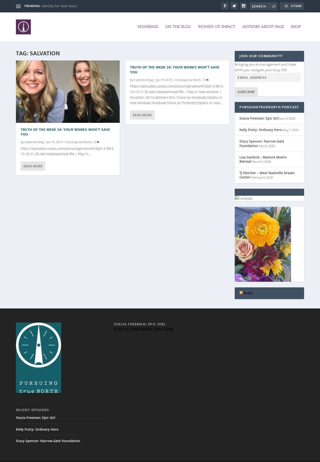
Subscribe (246, 92)
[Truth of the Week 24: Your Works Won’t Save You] (68, 91)
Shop (296, 27)
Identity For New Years (59, 6)
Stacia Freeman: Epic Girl (259, 118)
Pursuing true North (78, 142)
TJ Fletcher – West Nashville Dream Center (266, 175)
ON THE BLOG (178, 27)
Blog (248, 293)
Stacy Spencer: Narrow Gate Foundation (261, 143)
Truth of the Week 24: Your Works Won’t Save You (65, 132)
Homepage (148, 27)
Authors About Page (263, 27)
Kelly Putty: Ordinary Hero (260, 130)
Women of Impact (216, 27)
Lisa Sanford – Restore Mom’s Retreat (263, 159)
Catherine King (34, 142)
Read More (32, 166)
